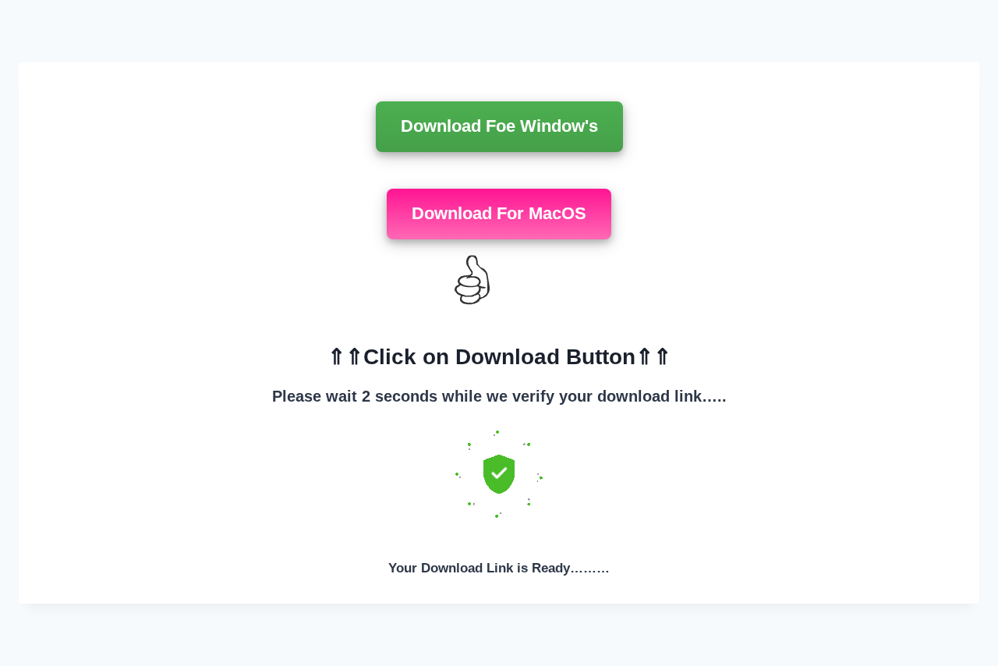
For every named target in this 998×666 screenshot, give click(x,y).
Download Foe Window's (499, 126)
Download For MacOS (499, 213)
